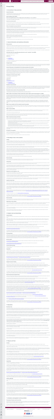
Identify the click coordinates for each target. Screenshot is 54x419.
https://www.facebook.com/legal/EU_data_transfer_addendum (13, 292)
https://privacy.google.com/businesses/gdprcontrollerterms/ (13, 372)
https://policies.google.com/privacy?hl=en (39, 356)
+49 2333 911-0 (10, 58)
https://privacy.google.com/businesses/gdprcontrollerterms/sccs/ (29, 372)
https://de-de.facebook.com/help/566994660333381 (29, 292)
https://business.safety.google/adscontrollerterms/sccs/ (13, 228)
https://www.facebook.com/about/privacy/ (38, 294)
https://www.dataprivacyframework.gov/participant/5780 (34, 231)
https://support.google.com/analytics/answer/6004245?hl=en (13, 243)
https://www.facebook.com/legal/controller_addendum (34, 288)
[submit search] (45, 1)
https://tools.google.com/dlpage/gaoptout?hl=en (12, 241)
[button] (47, 1)
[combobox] (32, 1)
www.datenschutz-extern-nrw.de (10, 80)
